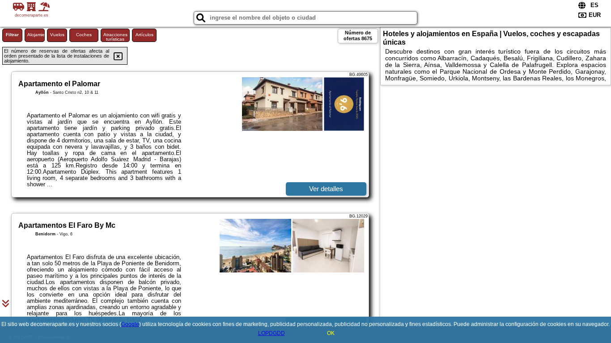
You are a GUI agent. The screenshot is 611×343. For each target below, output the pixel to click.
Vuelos (57, 34)
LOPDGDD (271, 333)
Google (130, 324)
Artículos (144, 34)
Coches (84, 34)
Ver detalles (326, 188)
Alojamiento (36, 34)
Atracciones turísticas (115, 37)
